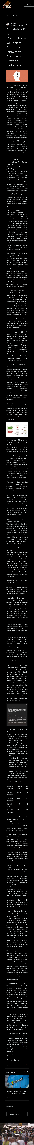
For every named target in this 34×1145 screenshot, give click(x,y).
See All (26, 1071)
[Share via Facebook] (7, 1060)
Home (17, 1132)
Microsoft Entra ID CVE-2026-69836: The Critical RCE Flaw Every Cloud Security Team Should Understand (16, 1092)
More (14, 15)
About (17, 1134)
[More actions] (27, 24)
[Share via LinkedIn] (15, 1060)
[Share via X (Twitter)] (11, 1060)
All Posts (7, 15)
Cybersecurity (10, 1055)
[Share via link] (19, 1060)
